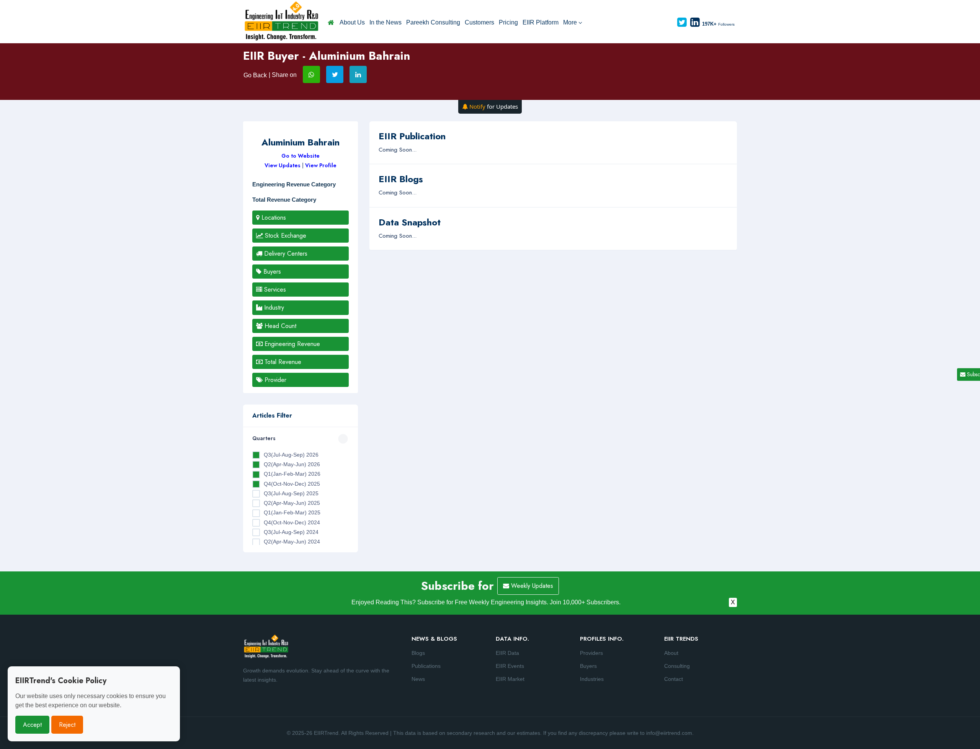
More (570, 22)
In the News (385, 22)
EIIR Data (507, 653)
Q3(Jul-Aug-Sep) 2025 (291, 493)
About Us (352, 22)
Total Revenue (282, 361)
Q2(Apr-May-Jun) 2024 (292, 541)
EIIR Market (510, 679)
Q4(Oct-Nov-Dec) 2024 (292, 522)
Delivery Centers (284, 253)
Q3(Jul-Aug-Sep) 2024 (291, 532)
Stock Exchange (284, 235)
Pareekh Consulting (433, 22)
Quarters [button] (264, 438)
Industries (592, 679)
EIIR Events (510, 666)
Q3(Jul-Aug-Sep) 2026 (291, 455)
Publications (426, 666)
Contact (673, 679)
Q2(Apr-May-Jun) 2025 (292, 503)
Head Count (279, 325)
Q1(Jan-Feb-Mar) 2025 (292, 512)
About (671, 653)
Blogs (418, 653)
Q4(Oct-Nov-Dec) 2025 (292, 484)
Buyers (271, 271)
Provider (274, 379)
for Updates (493, 106)
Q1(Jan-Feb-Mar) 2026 (292, 474)
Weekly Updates (531, 585)
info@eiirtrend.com (669, 733)
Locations (273, 217)
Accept (32, 724)
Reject (67, 724)
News (418, 679)
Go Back (255, 75)
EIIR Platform (541, 22)
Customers (479, 22)
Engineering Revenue (291, 343)
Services (274, 289)
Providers (591, 653)
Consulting (677, 666)
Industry (273, 307)
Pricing (508, 22)
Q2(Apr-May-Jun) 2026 (292, 464)
